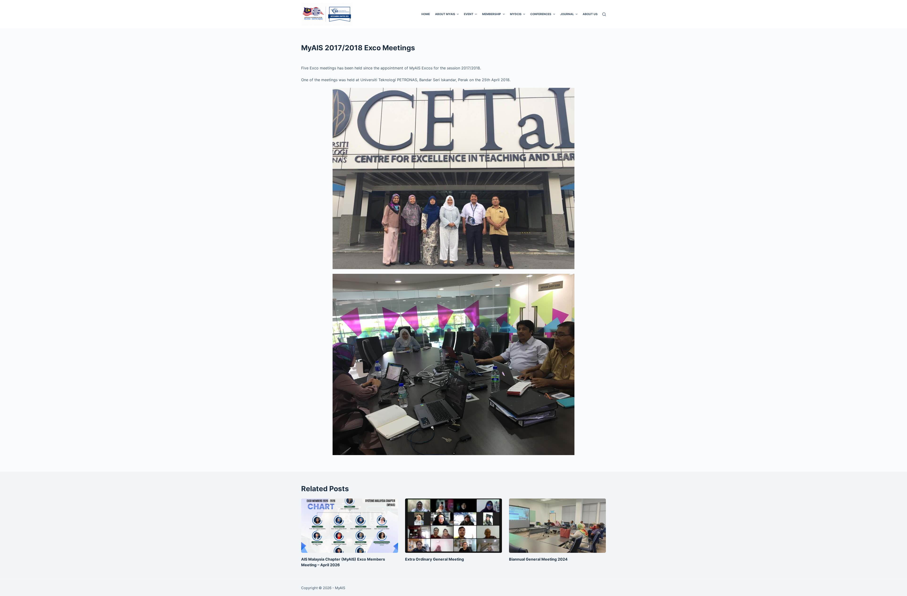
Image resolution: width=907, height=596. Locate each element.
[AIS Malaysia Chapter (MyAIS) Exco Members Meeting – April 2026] (349, 526)
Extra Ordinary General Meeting (434, 559)
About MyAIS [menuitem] (445, 14)
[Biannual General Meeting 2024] (557, 526)
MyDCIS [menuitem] (516, 14)
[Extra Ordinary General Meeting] (453, 526)
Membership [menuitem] (491, 14)
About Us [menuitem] (590, 14)
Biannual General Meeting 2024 (538, 559)
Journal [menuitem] (567, 14)
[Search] (604, 14)
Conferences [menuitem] (540, 14)
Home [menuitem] (425, 14)
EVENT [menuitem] (468, 14)
